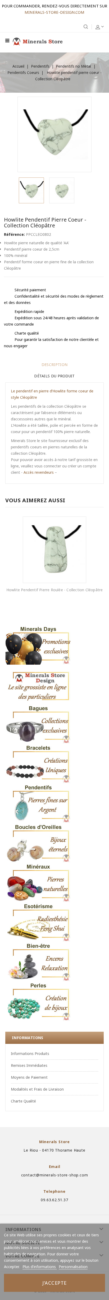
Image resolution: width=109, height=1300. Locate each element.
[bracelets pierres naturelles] (38, 763)
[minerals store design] (38, 684)
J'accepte (54, 1282)
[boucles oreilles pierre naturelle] (38, 843)
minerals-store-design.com (54, 12)
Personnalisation (73, 1266)
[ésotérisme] (38, 922)
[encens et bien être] (38, 962)
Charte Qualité (23, 1101)
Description (54, 364)
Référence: (14, 234)
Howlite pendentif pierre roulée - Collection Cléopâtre (54, 589)
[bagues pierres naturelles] (38, 724)
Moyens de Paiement (29, 1077)
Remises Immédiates (29, 1065)
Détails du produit (54, 375)
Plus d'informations (39, 1266)
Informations (27, 1037)
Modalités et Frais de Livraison (37, 1089)
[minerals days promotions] (38, 645)
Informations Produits (30, 1053)
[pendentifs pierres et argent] (38, 803)
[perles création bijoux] (38, 1001)
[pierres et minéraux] (38, 882)
